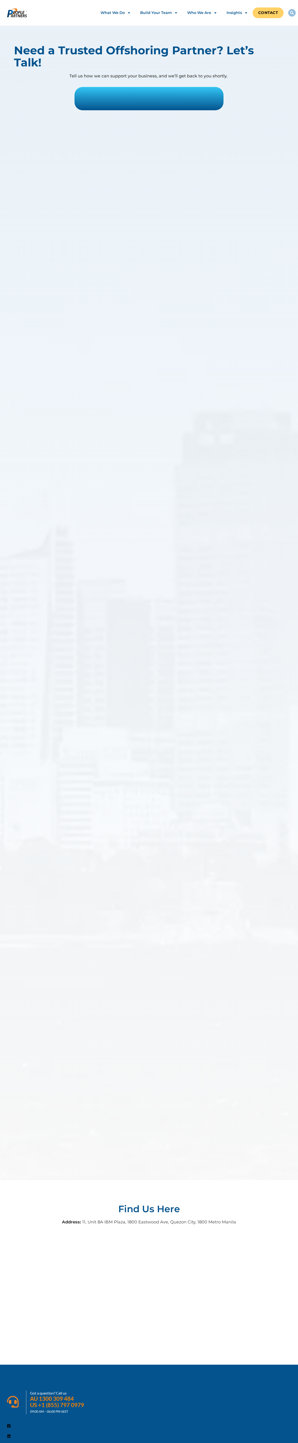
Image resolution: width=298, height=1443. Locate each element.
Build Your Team (156, 12)
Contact (268, 12)
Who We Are (199, 12)
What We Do (113, 12)
